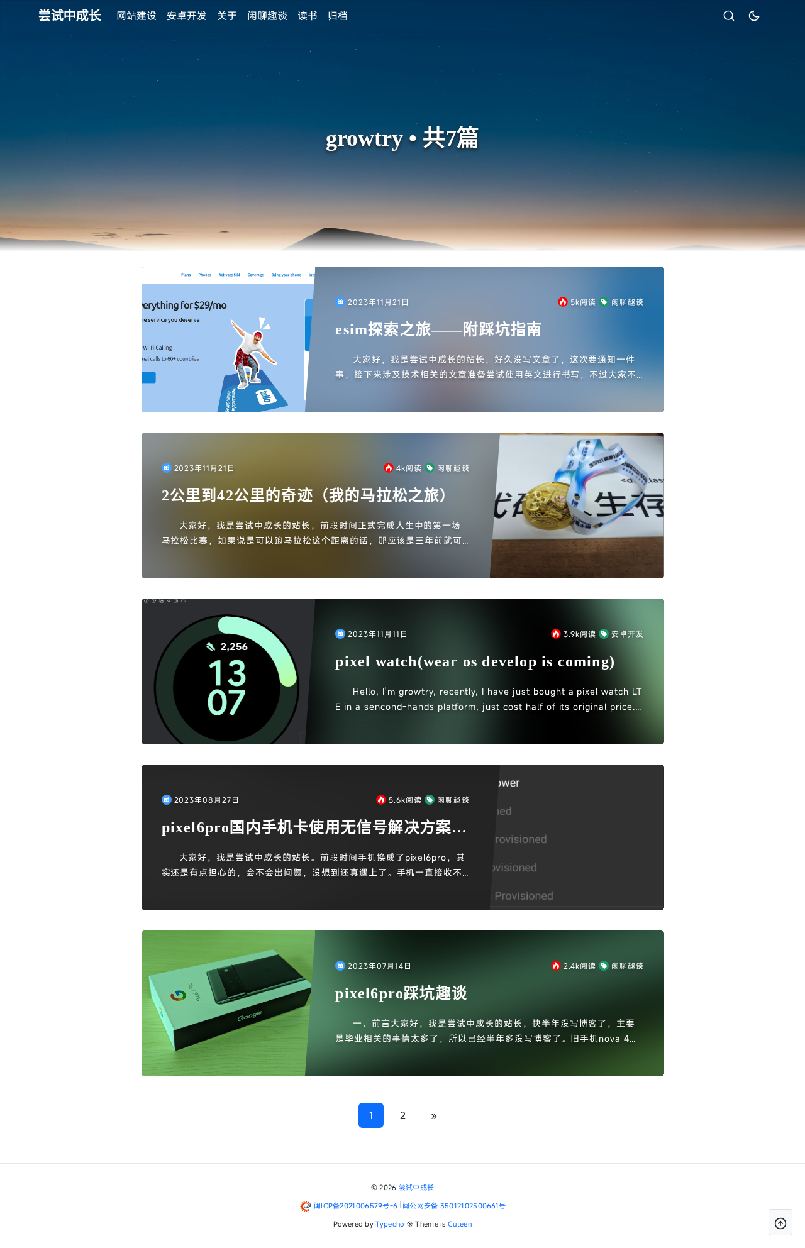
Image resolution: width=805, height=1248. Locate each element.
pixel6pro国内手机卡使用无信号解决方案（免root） (307, 828)
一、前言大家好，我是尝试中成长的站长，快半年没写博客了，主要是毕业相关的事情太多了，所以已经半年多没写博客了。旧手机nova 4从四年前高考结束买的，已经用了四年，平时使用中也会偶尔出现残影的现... (487, 1031)
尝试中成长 (417, 1187)
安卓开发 (187, 16)
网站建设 (136, 16)
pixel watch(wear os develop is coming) (475, 661)
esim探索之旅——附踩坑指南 (438, 329)
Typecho (389, 1224)
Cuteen (460, 1224)
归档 (338, 16)
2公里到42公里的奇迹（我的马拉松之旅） (309, 495)
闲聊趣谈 (267, 16)
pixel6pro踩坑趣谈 (401, 993)
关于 (227, 16)
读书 (307, 16)
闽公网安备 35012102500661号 (454, 1205)
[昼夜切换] (754, 16)
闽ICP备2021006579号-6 (355, 1205)
